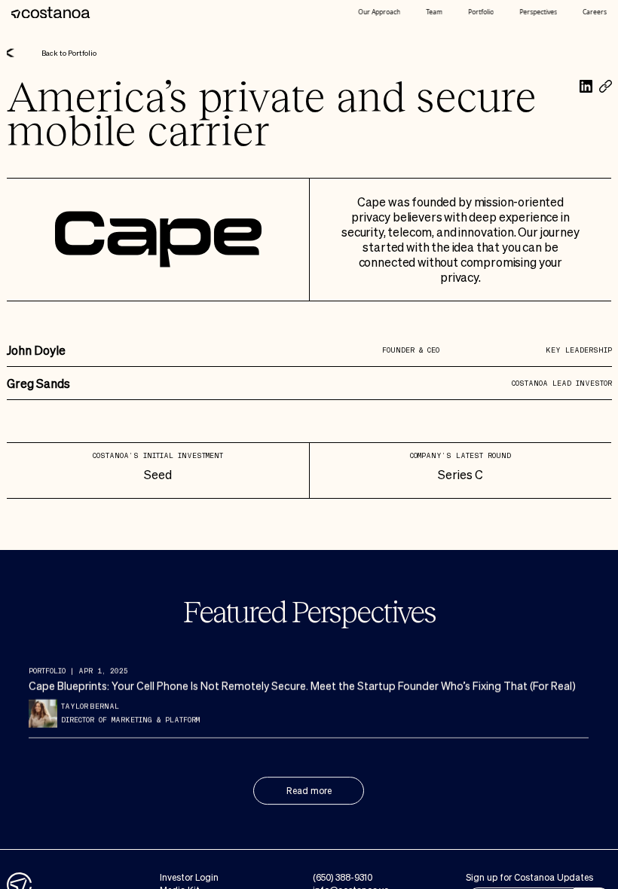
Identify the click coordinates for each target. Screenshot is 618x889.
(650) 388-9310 (342, 877)
